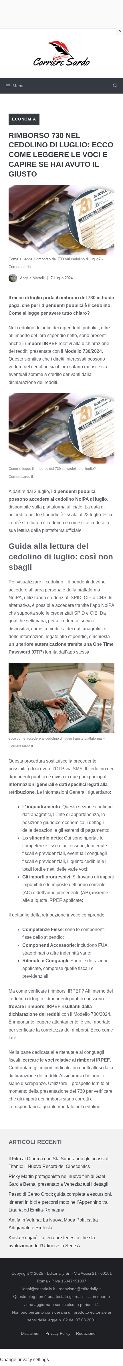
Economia (24, 119)
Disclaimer (30, 1333)
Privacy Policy (57, 1333)
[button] (115, 86)
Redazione (86, 1333)
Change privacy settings (24, 1359)
